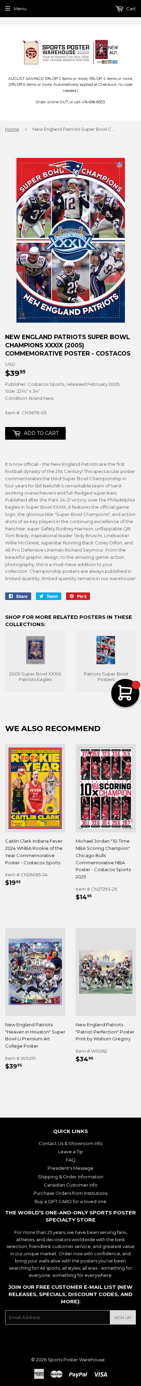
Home (12, 129)
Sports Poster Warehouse (76, 1359)
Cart (130, 8)
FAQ (71, 1160)
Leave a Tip (70, 1151)
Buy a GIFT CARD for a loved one (70, 1201)
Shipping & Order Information (70, 1176)
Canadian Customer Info (71, 1185)
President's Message (70, 1168)
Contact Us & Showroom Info (71, 1143)
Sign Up (122, 1317)
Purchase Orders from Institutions (70, 1193)
